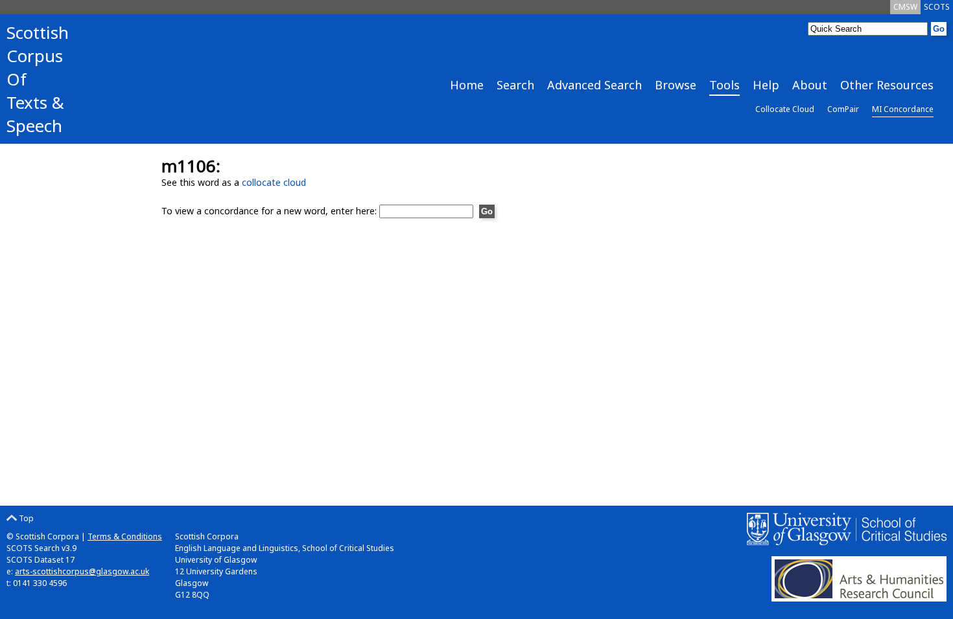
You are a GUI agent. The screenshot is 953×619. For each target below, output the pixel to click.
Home (467, 85)
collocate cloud (274, 182)
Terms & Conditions (125, 536)
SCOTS (937, 6)
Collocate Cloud (784, 109)
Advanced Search (594, 85)
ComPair (843, 109)
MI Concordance (903, 109)
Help (766, 85)
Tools (724, 85)
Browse (675, 85)
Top (25, 518)
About (809, 85)
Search (515, 85)
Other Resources (887, 85)
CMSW (905, 6)
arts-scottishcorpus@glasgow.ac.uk (82, 571)
